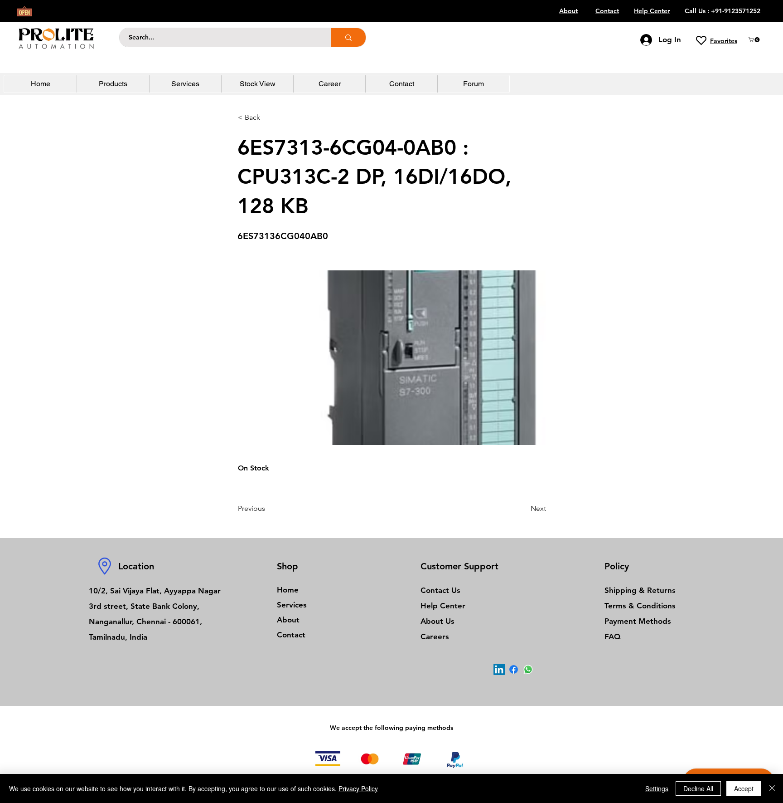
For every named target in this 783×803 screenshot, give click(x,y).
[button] (755, 39)
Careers (434, 636)
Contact (291, 634)
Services (292, 604)
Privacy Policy (358, 788)
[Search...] (348, 37)
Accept (744, 788)
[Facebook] (513, 669)
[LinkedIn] (499, 669)
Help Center (442, 605)
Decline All (698, 788)
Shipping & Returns (640, 590)
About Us (437, 621)
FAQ (612, 636)
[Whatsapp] (528, 669)
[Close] (772, 788)
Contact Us (440, 590)
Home (288, 589)
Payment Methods (638, 621)
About (288, 619)
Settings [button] (656, 788)
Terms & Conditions (640, 605)
